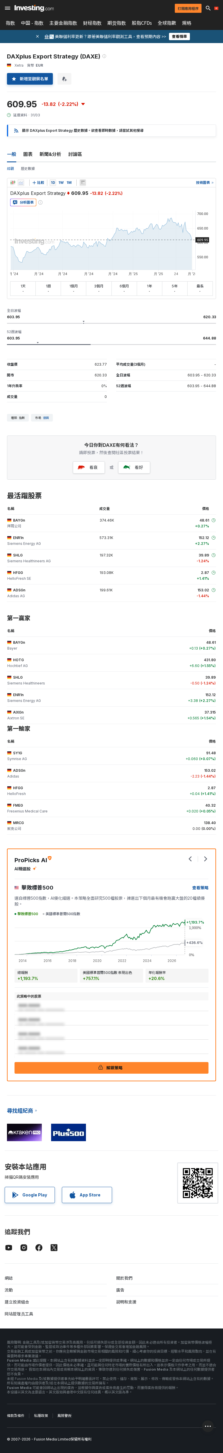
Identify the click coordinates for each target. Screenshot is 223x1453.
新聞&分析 (50, 154)
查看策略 (200, 887)
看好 (139, 467)
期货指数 (116, 23)
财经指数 (92, 23)
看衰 (93, 467)
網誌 (9, 1278)
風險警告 (64, 1415)
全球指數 (167, 23)
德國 (46, 417)
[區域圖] (21, 182)
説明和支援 (126, 1301)
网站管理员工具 (19, 1313)
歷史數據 (28, 168)
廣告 (120, 1289)
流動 (9, 1289)
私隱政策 (41, 1415)
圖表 (28, 154)
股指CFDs (142, 23)
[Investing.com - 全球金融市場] (34, 8)
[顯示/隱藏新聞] (83, 182)
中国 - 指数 (32, 23)
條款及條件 (15, 1415)
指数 (10, 23)
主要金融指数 (63, 23)
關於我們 (124, 1278)
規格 (186, 23)
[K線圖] (13, 182)
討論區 (75, 154)
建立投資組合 (17, 1301)
